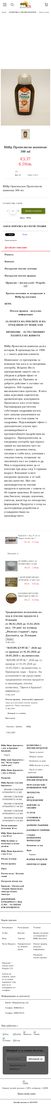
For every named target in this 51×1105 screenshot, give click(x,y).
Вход (4, 938)
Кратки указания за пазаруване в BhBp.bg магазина (25, 295)
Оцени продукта (11, 240)
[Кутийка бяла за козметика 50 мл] (11, 566)
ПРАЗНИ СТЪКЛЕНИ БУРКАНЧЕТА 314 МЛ (12, 819)
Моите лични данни (27, 1094)
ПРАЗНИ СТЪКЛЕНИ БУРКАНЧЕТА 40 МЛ (12, 798)
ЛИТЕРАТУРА (33, 793)
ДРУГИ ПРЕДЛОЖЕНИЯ (35, 798)
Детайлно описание (16, 247)
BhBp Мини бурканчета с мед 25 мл (12, 852)
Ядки (29, 850)
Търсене (21, 938)
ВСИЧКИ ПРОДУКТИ (37, 859)
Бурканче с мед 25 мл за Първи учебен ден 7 (29, 537)
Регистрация (23, 928)
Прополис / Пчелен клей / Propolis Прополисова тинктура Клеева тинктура (12, 890)
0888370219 (19, 1013)
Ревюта (9, 254)
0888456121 (19, 1008)
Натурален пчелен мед (11, 881)
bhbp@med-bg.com (20, 1003)
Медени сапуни (36, 757)
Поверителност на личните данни (24, 946)
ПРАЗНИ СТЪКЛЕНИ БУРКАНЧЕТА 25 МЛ (12, 791)
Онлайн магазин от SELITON (26, 1102)
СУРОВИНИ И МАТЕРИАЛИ (34, 819)
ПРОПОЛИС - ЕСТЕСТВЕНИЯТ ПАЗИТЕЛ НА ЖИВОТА (25, 334)
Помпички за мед (35, 845)
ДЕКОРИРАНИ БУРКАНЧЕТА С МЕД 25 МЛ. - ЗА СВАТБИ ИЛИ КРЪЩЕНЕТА (11, 903)
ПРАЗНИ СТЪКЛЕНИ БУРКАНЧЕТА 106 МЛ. (13, 805)
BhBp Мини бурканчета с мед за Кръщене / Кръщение (12, 748)
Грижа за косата (44, 12)
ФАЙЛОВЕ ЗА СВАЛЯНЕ (33, 806)
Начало (4, 12)
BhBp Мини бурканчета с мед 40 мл (12, 834)
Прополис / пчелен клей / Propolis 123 (25, 284)
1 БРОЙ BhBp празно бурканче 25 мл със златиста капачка (29, 578)
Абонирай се (12, 554)
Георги (7, 755)
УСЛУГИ (31, 813)
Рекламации (7, 928)
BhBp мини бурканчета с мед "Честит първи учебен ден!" (12, 762)
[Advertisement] (25, 42)
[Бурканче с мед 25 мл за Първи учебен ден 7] (11, 540)
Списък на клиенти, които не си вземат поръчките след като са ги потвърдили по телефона (9, 982)
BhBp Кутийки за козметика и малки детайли (10, 843)
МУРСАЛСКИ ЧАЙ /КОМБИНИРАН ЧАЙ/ (37, 786)
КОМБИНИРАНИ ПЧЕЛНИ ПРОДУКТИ (37, 778)
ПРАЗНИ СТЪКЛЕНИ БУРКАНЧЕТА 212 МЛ (12, 812)
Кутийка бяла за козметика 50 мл (27, 562)
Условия (37, 928)
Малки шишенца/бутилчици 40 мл (9, 827)
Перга (4, 869)
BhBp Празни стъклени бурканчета (12, 784)
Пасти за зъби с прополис (35, 771)
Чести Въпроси (8, 944)
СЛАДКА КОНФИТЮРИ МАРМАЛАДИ (34, 838)
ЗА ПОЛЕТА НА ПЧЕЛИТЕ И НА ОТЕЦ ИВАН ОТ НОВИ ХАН (25, 323)
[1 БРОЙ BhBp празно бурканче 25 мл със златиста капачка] (11, 582)
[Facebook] (5, 1018)
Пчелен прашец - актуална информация (25, 312)
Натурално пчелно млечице (21, 268)
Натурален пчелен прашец (20, 275)
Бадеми (32, 854)
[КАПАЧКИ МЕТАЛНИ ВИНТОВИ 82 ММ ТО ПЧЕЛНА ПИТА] (11, 598)
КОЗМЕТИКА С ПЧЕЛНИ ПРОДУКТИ (22, 12)
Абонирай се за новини (16, 713)
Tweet (24, 235)
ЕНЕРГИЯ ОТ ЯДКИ (36, 864)
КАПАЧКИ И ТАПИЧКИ (38, 830)
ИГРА (8, 303)
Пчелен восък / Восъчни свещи (12, 875)
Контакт (9, 261)
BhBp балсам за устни (39, 765)
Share (11, 235)
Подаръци (5, 778)
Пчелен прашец (8, 864)
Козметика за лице (37, 761)
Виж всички (10, 718)
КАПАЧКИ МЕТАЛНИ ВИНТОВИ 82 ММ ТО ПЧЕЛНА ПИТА (28, 595)
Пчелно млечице (9, 859)
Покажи (10, 639)
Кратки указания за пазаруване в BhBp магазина (40, 935)
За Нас (5, 933)
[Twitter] (11, 1018)
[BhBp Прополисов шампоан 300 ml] (25, 125)
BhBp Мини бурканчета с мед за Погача (12, 771)
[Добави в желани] (44, 202)
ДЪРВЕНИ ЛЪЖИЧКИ (37, 825)
